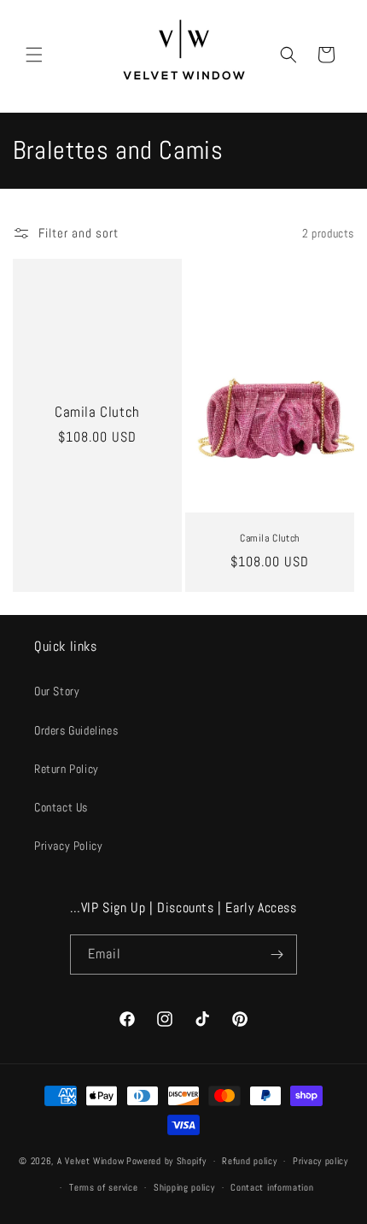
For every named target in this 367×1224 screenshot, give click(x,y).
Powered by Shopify (166, 1161)
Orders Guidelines (76, 730)
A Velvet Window (91, 1161)
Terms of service (103, 1187)
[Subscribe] (277, 954)
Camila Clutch (97, 411)
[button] (34, 54)
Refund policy (249, 1161)
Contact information (271, 1187)
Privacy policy (320, 1161)
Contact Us (61, 807)
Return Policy (66, 768)
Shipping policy (184, 1187)
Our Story (56, 691)
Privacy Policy (68, 845)
